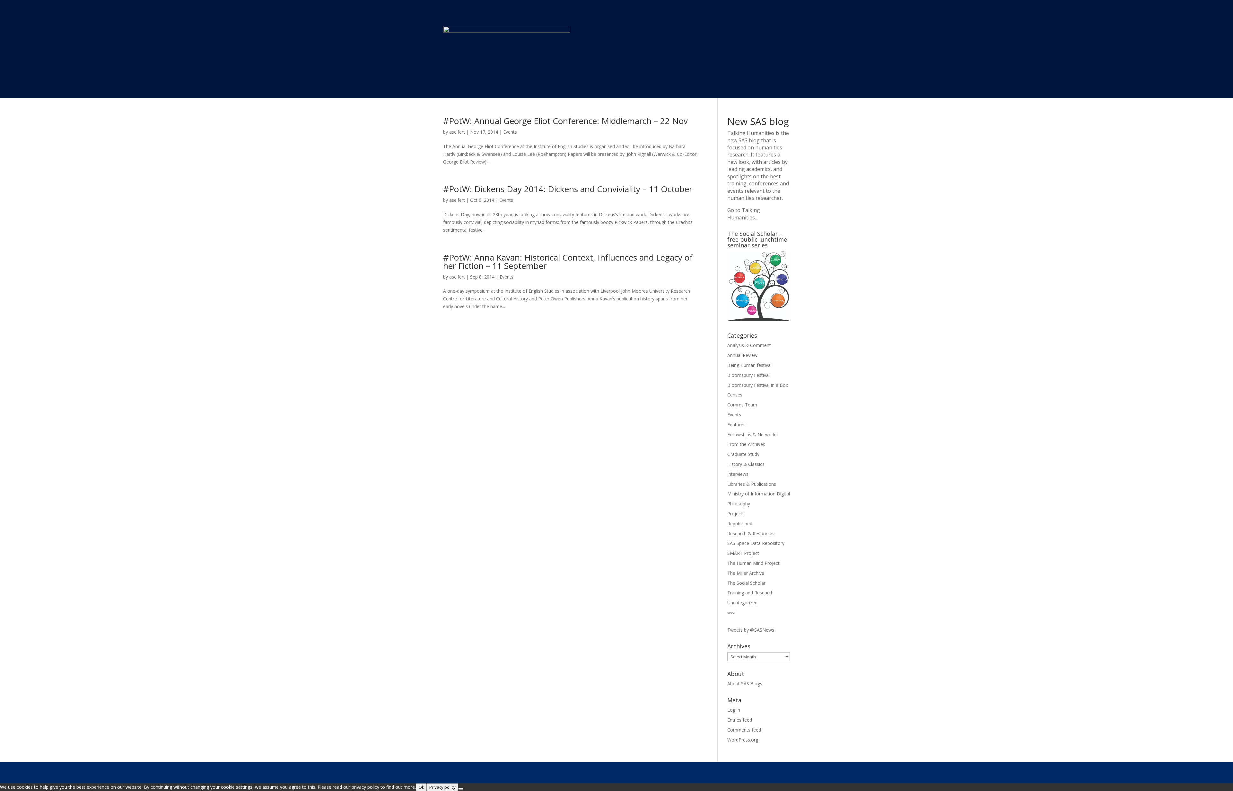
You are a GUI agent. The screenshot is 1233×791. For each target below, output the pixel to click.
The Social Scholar (746, 583)
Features (736, 425)
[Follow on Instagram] (759, 772)
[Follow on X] (733, 772)
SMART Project (743, 553)
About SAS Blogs (744, 683)
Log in (733, 710)
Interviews (737, 474)
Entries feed (739, 720)
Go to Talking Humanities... (743, 214)
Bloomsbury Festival (748, 375)
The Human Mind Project (753, 563)
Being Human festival (749, 365)
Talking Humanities (750, 133)
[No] (460, 789)
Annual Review (742, 355)
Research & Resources (750, 533)
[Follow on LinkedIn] (771, 772)
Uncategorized (742, 603)
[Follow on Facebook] (720, 772)
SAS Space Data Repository (755, 543)
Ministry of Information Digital (758, 494)
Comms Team (742, 405)
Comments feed (744, 730)
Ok (421, 787)
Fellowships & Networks (752, 434)
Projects (736, 514)
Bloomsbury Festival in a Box (757, 385)
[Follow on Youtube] (746, 772)
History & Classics (746, 464)
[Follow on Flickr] (784, 772)
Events (510, 132)
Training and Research (750, 593)
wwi (731, 612)
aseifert (457, 132)
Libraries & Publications (751, 484)
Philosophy (738, 504)
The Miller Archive (745, 573)
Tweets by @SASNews (750, 630)
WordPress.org (742, 740)
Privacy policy (442, 787)
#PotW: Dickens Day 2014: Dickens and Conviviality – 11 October (567, 189)
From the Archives (746, 444)
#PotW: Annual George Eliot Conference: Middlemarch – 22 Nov (565, 121)
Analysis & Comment (749, 345)
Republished (739, 523)
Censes (734, 395)
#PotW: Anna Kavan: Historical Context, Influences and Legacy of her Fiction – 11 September (568, 261)
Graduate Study (743, 454)
